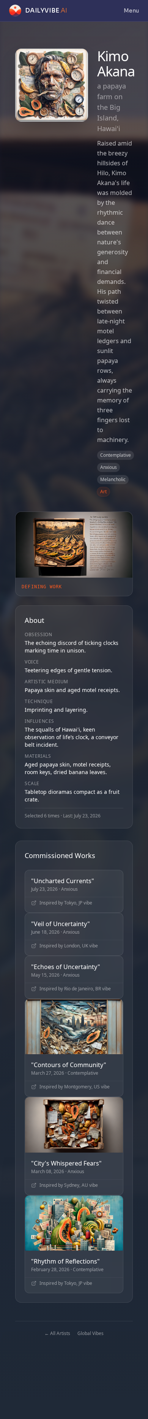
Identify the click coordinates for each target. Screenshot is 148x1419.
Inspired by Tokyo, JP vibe (65, 903)
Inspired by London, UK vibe (68, 946)
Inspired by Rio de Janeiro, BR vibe (75, 989)
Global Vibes (90, 1333)
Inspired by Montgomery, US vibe (74, 1087)
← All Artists (57, 1333)
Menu (131, 10)
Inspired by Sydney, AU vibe (68, 1185)
